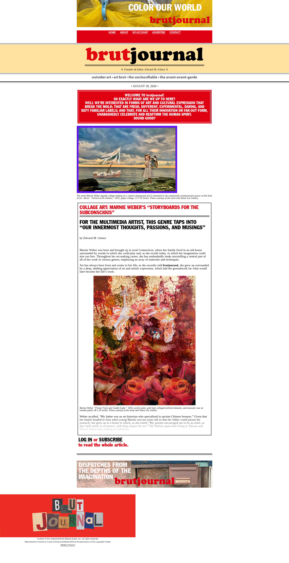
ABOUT (124, 32)
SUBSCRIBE (110, 439)
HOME (112, 32)
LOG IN (85, 439)
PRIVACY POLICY (68, 545)
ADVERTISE (158, 32)
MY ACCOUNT (140, 32)
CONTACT (174, 32)
